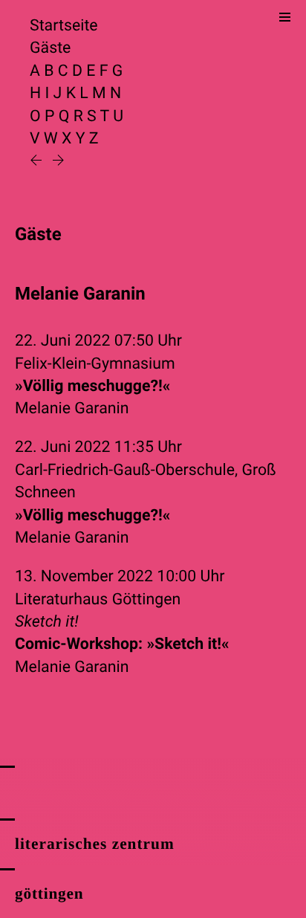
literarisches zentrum (95, 844)
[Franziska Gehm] (58, 161)
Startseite (64, 25)
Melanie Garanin (71, 408)
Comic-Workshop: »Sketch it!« (122, 644)
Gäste (50, 48)
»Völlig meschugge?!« (93, 386)
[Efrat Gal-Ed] (38, 161)
